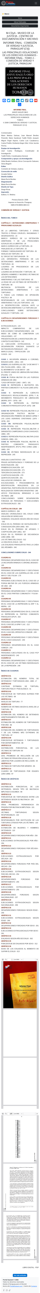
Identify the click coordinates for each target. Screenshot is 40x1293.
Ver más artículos (20, 1275)
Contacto (34, 1286)
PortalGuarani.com (16, 1286)
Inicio (20, 18)
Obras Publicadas (20, 22)
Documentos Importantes (20, 26)
